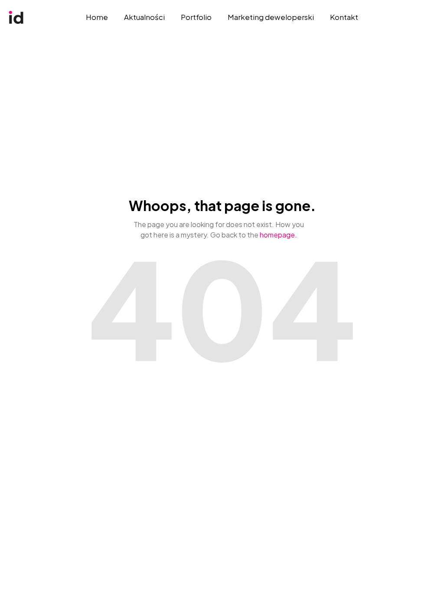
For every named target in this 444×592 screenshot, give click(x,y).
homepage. (278, 234)
